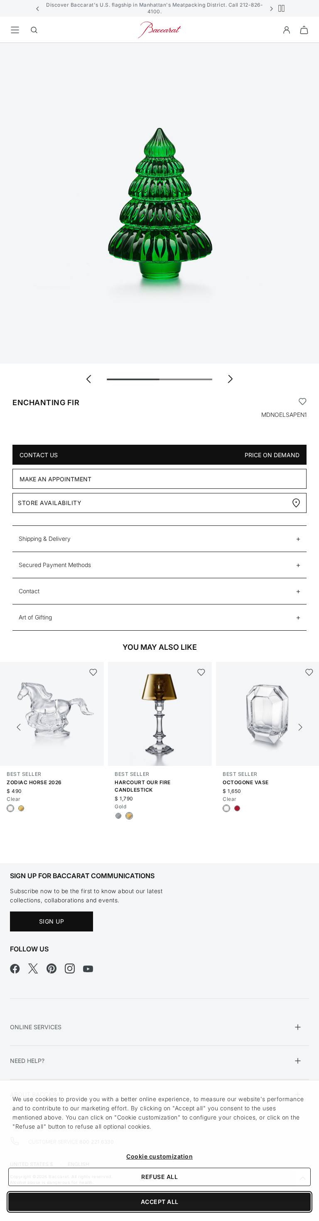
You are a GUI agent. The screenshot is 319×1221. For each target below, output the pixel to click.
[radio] (10, 808)
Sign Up (51, 921)
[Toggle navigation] (15, 30)
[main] (159, 440)
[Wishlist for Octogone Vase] (309, 672)
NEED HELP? (27, 1060)
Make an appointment (55, 479)
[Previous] (19, 727)
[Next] (300, 727)
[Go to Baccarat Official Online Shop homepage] (159, 29)
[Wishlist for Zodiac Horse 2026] (93, 672)
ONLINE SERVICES (35, 1026)
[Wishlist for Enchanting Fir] (303, 403)
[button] (38, 8)
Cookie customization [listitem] (159, 1156)
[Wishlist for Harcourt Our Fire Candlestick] (201, 672)
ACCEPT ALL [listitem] (160, 1201)
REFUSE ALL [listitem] (159, 1176)
